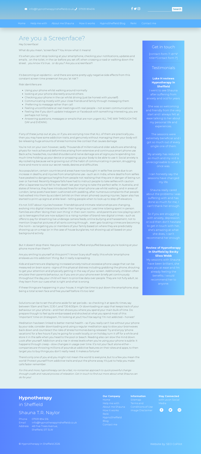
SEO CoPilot (174, 444)
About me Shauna (63, 23)
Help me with (38, 23)
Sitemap (136, 399)
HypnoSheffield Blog (112, 23)
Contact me (149, 23)
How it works (87, 23)
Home (21, 23)
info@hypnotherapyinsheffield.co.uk (51, 9)
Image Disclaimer (141, 410)
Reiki (133, 23)
